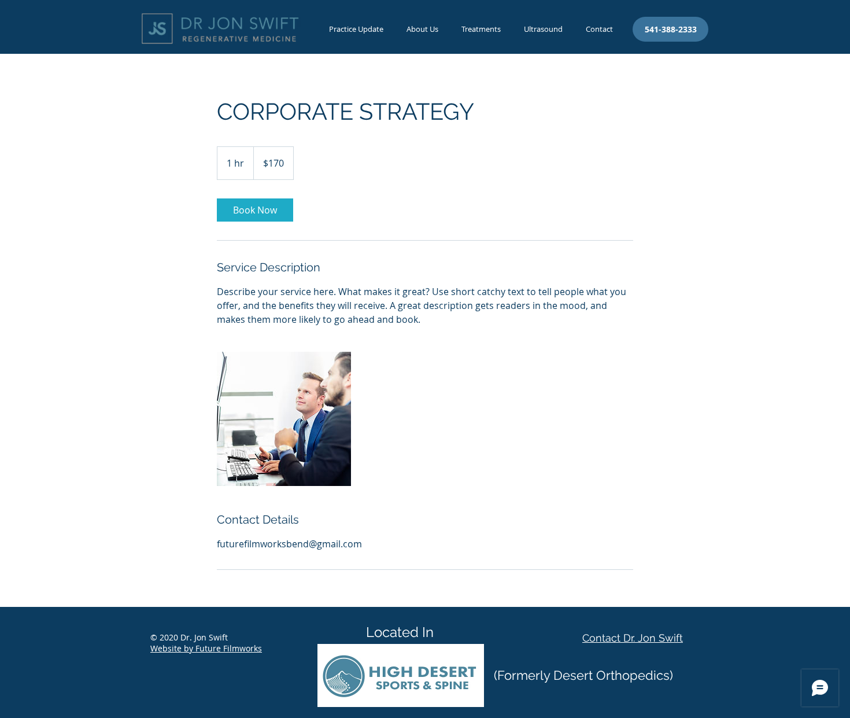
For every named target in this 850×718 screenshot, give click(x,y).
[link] (255, 210)
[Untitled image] (284, 419)
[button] (481, 29)
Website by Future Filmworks (206, 648)
